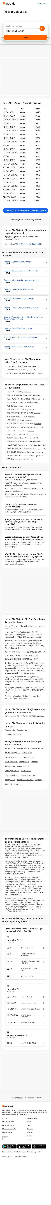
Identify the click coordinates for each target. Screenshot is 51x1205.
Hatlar (29, 1122)
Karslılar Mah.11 (11, 762)
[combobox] (25, 26)
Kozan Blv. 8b (10, 730)
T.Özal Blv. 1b (27, 753)
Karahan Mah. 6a (23, 766)
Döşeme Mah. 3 (23, 748)
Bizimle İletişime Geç (34, 1152)
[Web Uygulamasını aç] (39, 1146)
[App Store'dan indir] (24, 1146)
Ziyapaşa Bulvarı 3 (12, 775)
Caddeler (30, 1129)
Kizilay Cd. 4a (10, 766)
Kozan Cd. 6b (24, 762)
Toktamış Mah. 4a (28, 775)
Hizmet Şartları (7, 1152)
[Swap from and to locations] (42, 28)
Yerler (28, 1125)
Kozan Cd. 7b (10, 748)
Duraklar (29, 1132)
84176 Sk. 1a (26, 771)
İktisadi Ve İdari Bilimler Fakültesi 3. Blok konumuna (24, 716)
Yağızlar (38, 780)
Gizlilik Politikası (19, 1152)
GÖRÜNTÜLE (32, 366)
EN (5, 1138)
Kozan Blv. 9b (22, 730)
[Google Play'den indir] (9, 1146)
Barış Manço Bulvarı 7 (25, 780)
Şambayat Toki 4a (12, 771)
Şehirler (29, 1136)
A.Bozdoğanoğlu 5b (12, 753)
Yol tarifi (29, 1139)
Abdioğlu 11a (10, 780)
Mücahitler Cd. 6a (11, 784)
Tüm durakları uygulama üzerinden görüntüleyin (25, 210)
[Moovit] (9, 3)
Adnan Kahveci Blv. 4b (13, 734)
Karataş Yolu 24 (37, 748)
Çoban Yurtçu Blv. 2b (26, 757)
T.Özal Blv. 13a (10, 757)
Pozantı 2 (34, 762)
